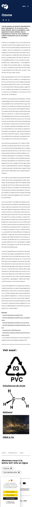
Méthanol (7, 412)
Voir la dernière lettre (10, 472)
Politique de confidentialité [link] (10, 502)
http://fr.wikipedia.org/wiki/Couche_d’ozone (15, 322)
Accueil (4, 453)
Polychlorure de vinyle (14, 386)
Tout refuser (10, 495)
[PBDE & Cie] (16, 424)
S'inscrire (6, 468)
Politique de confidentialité (20, 489)
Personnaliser (10, 498)
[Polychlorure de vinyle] (16, 369)
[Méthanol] (16, 399)
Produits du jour (12, 453)
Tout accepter (10, 492)
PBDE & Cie (8, 437)
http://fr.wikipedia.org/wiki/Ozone (12, 315)
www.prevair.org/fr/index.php (11, 330)
